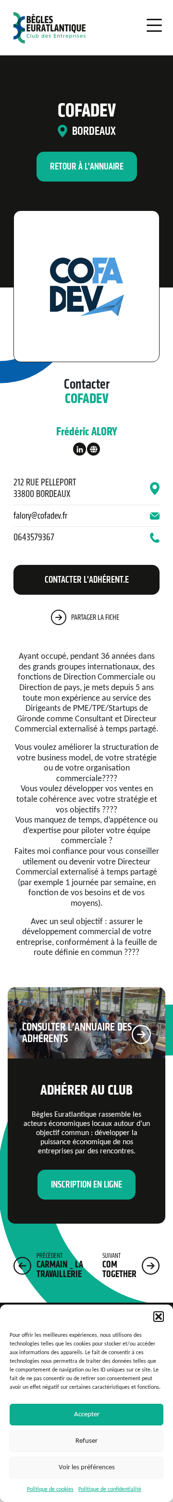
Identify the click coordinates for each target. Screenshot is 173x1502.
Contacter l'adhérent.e (87, 580)
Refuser (86, 1441)
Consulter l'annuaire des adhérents (77, 1032)
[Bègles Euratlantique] (47, 27)
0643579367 (33, 537)
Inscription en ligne (86, 1184)
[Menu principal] (147, 26)
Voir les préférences (87, 1467)
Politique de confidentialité (109, 1489)
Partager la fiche (95, 617)
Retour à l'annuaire (87, 166)
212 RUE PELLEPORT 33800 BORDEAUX (44, 488)
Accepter (86, 1414)
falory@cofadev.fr (40, 515)
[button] (158, 1316)
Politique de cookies (50, 1489)
